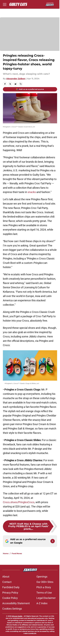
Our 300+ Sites (44, 581)
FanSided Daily (11, 587)
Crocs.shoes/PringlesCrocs (18, 502)
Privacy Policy (10, 592)
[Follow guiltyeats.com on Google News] (52, 541)
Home (6, 553)
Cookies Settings (12, 608)
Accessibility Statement (16, 603)
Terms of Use (44, 592)
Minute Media (17, 616)
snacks (32, 192)
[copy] (21, 84)
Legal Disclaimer (46, 597)
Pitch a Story (43, 587)
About (5, 576)
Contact (7, 581)
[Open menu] (4, 4)
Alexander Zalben (15, 78)
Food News (17, 553)
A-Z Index (41, 603)
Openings (41, 576)
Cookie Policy (10, 597)
